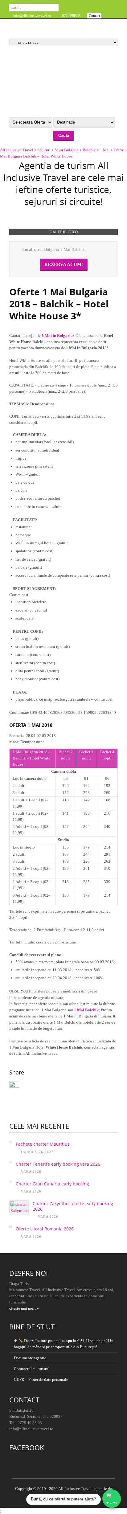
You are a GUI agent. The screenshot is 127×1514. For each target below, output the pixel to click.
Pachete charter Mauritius (43, 1144)
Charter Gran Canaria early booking (52, 1184)
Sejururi (44, 150)
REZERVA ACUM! (63, 264)
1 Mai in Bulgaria (57, 335)
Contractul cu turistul (32, 1368)
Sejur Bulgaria (67, 150)
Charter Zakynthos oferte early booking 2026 (73, 1206)
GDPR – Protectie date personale (41, 1379)
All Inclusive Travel (16, 150)
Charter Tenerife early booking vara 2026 (58, 1164)
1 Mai (105, 150)
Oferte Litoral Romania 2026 (45, 1229)
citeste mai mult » (24, 1308)
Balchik (89, 150)
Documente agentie (30, 1358)
